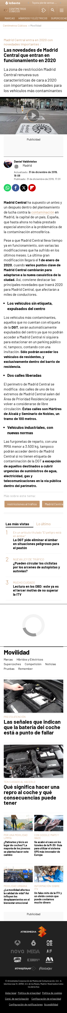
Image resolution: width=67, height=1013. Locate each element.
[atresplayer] (43, 10)
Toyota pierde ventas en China (45, 2)
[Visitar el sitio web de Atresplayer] (25, 968)
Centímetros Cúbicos (15, 25)
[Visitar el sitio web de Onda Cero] (17, 960)
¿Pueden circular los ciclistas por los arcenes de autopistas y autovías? (36, 567)
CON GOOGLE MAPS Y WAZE (46, 836)
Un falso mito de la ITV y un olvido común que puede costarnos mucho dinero (48, 897)
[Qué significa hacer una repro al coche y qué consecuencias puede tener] (33, 762)
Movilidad (16, 652)
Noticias (50, 664)
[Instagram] (16, 166)
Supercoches (12, 664)
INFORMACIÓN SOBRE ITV (47, 887)
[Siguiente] (60, 3)
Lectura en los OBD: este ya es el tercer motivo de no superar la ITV (36, 590)
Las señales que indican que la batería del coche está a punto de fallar (32, 727)
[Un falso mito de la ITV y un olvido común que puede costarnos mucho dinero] (48, 874)
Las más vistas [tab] (17, 524)
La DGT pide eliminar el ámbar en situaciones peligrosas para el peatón (36, 544)
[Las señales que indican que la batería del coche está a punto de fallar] (33, 697)
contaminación (42, 212)
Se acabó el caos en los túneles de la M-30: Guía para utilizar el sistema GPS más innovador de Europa (48, 848)
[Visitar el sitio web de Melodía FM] (49, 960)
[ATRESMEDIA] (33, 932)
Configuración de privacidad (46, 998)
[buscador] (52, 10)
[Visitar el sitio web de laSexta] (33, 943)
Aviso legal (10, 993)
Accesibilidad (51, 1004)
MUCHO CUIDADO (24, 582)
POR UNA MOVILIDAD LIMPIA (16, 836)
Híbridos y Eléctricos (32, 18)
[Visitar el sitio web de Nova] (17, 951)
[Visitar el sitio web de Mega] (33, 951)
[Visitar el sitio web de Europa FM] (33, 960)
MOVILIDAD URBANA (15, 886)
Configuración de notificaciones (26, 1004)
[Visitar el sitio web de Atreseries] (49, 951)
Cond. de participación (17, 998)
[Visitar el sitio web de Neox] (49, 943)
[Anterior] (28, 3)
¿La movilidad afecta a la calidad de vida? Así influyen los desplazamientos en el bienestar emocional (17, 896)
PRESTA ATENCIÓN (15, 716)
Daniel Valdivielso (25, 161)
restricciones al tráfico (22, 504)
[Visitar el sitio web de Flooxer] (45, 968)
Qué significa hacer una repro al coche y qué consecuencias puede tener (31, 794)
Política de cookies (52, 993)
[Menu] (61, 10)
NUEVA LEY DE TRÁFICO (28, 559)
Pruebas (9, 668)
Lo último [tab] (43, 524)
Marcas (10, 18)
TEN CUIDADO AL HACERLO (19, 781)
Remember (25, 668)
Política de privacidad (29, 993)
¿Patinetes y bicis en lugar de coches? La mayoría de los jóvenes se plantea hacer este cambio (17, 848)
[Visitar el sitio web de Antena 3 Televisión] (17, 943)
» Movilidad (34, 25)
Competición (33, 664)
